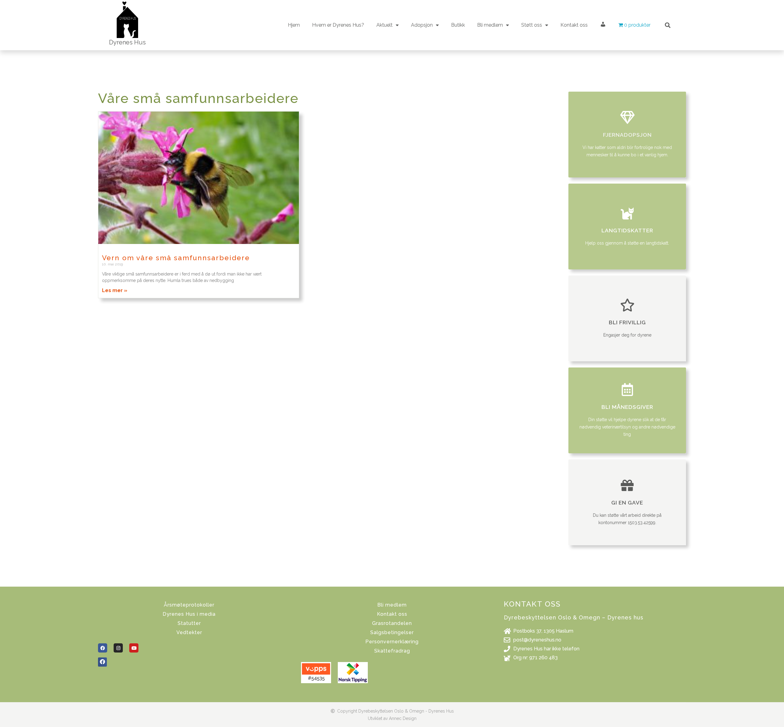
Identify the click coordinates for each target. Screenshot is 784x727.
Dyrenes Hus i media (189, 614)
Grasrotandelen (392, 623)
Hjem (294, 25)
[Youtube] (133, 648)
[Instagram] (118, 648)
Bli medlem (392, 605)
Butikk (458, 25)
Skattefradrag (392, 651)
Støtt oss (531, 25)
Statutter (189, 623)
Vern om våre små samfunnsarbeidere (176, 258)
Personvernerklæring (392, 642)
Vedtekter (189, 632)
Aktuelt (384, 25)
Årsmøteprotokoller (189, 605)
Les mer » (114, 290)
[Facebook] (102, 648)
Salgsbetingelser (392, 632)
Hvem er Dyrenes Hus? (338, 25)
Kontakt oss (574, 25)
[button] (668, 25)
